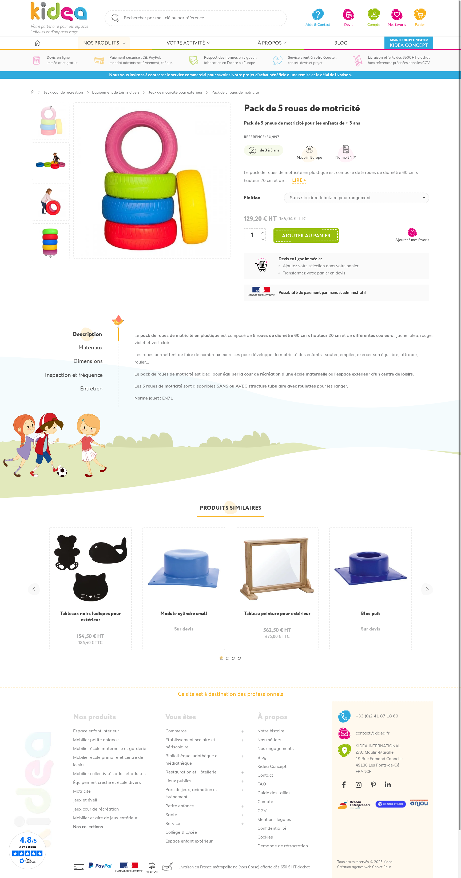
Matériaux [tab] (90, 347)
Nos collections (88, 827)
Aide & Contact (317, 24)
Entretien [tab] (91, 388)
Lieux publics (178, 781)
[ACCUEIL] (37, 43)
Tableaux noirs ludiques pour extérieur (90, 616)
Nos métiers (269, 740)
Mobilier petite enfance (96, 740)
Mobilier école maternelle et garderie (109, 749)
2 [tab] (228, 662)
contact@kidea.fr (373, 733)
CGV (262, 811)
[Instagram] (358, 784)
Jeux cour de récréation (96, 809)
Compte (265, 802)
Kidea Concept (272, 767)
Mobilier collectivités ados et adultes (109, 774)
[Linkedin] (388, 784)
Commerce (176, 731)
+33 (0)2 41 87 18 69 (377, 716)
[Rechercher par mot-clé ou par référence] (115, 18)
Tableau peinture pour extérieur (277, 613)
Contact (265, 775)
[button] (412, 234)
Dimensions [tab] (88, 361)
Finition (252, 197)
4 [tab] (240, 662)
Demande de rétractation (282, 846)
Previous (34, 589)
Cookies (265, 837)
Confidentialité (272, 829)
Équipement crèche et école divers (107, 783)
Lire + (299, 180)
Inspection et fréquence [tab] (74, 375)
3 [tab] (234, 662)
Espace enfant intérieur (96, 731)
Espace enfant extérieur (189, 841)
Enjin (387, 867)
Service (172, 824)
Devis (348, 24)
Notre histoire (270, 731)
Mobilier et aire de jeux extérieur (105, 818)
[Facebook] (344, 784)
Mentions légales (274, 820)
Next (427, 589)
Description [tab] (87, 334)
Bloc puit (370, 613)
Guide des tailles (274, 793)
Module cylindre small (183, 613)
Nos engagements (275, 749)
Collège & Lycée (181, 833)
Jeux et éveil (85, 800)
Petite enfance (179, 806)
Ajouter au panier (306, 236)
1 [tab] (222, 662)
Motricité (82, 791)
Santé (171, 815)
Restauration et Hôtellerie (191, 772)
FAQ (261, 784)
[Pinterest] (373, 784)
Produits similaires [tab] (230, 508)
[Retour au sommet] (444, 861)
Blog (262, 758)
